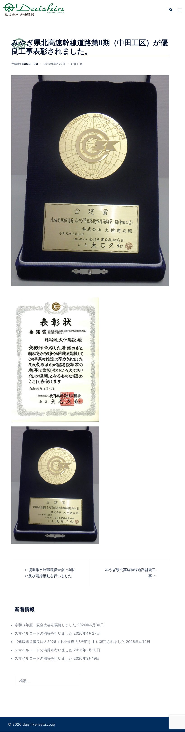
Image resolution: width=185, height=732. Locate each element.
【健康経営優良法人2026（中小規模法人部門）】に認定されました (70, 641)
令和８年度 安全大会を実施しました (45, 625)
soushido (30, 64)
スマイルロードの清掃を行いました (43, 633)
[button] (170, 10)
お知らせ (77, 64)
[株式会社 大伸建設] (33, 9)
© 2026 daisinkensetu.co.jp (31, 724)
